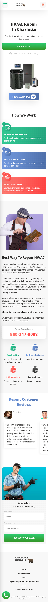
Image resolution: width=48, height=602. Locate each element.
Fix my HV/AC (24, 46)
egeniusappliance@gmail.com (24, 581)
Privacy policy (42, 597)
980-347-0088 (24, 334)
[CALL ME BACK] (43, 5)
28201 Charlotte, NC (24, 589)
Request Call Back (24, 538)
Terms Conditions (24, 599)
